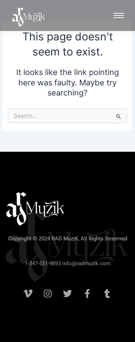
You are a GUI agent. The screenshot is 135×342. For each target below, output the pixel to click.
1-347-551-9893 (43, 263)
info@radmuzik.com (86, 263)
